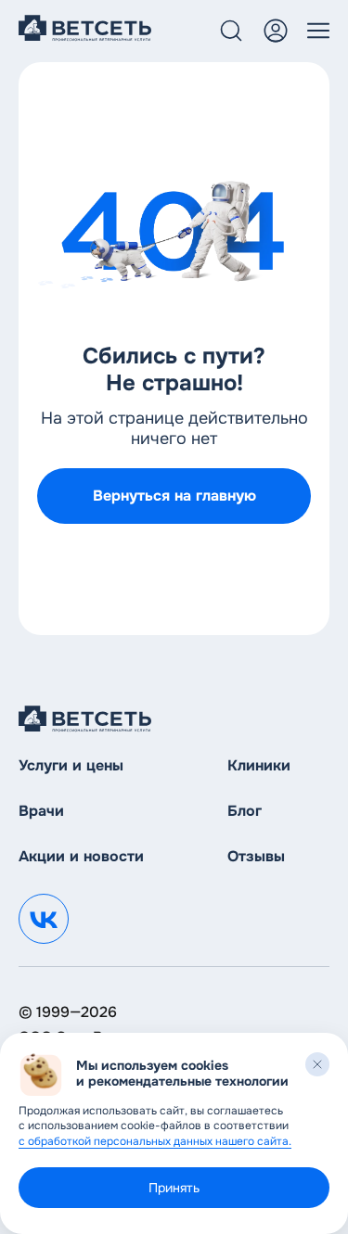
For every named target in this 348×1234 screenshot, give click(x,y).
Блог (244, 811)
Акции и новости (81, 856)
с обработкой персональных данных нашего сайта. (155, 1141)
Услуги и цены (71, 765)
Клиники (258, 765)
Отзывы (256, 856)
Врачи (41, 811)
